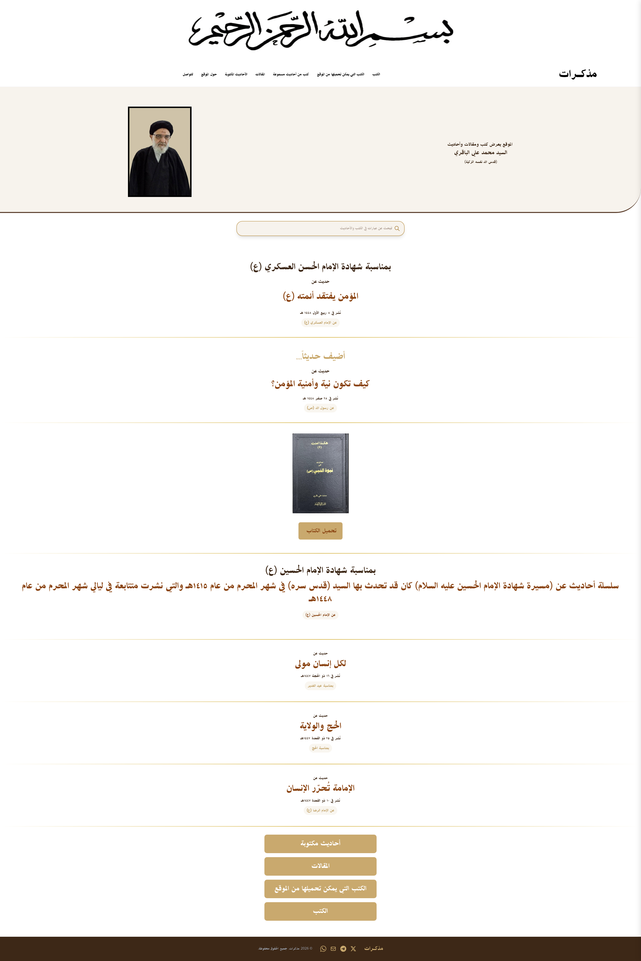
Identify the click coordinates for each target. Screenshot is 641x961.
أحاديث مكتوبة (320, 843)
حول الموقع (209, 74)
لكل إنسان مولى (320, 663)
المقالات (260, 74)
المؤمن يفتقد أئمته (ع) (320, 296)
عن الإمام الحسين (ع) (320, 615)
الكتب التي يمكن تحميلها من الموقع (340, 74)
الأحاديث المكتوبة (236, 74)
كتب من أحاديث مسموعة (291, 74)
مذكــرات (578, 75)
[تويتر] (353, 949)
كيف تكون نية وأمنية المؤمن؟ (320, 384)
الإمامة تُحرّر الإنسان (320, 788)
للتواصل (188, 74)
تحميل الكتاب (321, 531)
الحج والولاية (320, 726)
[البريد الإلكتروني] (333, 949)
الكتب (376, 74)
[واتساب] (323, 949)
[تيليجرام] (343, 949)
